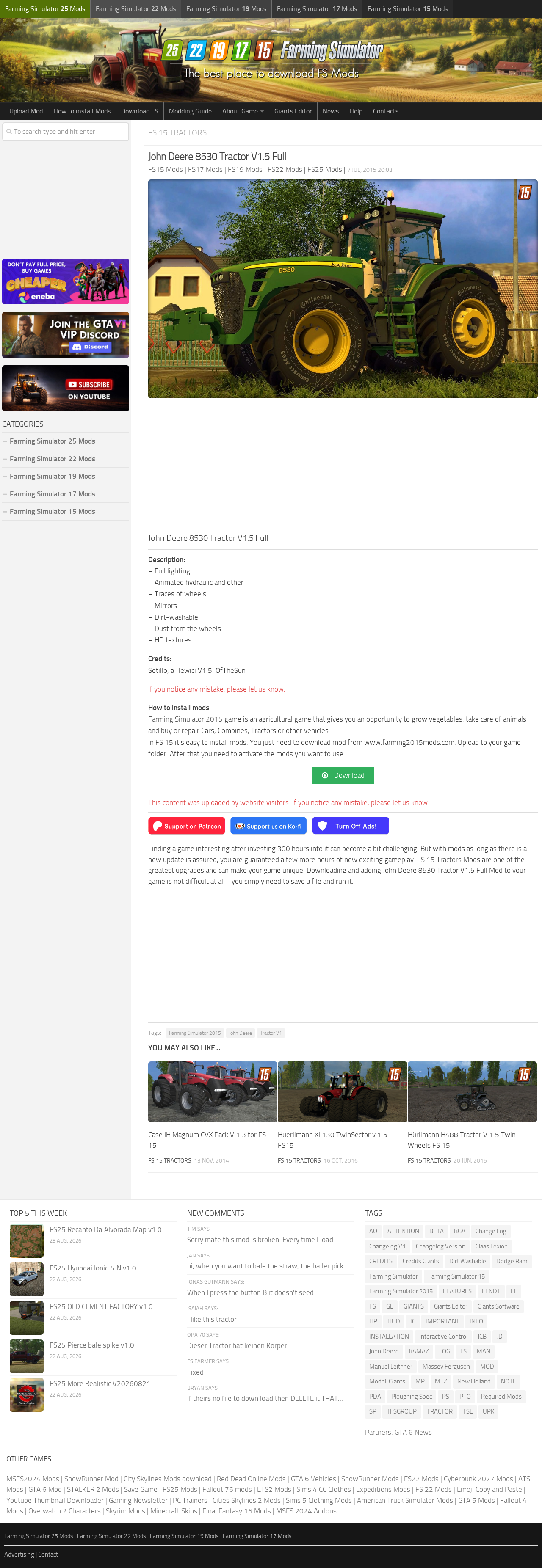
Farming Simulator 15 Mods (52, 511)
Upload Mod (26, 111)
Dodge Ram (512, 1261)
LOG (444, 1351)
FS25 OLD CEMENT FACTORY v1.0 (101, 1306)
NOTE (508, 1381)
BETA (436, 1231)
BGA (459, 1231)
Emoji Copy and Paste (489, 1489)
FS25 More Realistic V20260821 (100, 1383)
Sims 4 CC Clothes (323, 1489)
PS (445, 1396)
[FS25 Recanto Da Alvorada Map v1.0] (27, 1241)
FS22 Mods (421, 1478)
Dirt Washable (467, 1261)
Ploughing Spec (411, 1396)
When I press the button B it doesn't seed (250, 1292)
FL (514, 1291)
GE (389, 1306)
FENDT (491, 1291)
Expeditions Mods (383, 1489)
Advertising (19, 1554)
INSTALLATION (389, 1336)
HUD (393, 1321)
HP (373, 1321)
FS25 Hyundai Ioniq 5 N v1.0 (93, 1268)
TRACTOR (440, 1411)
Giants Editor (293, 111)
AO (373, 1231)
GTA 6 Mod (45, 1489)
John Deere (240, 1033)
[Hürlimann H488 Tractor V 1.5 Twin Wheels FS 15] (472, 1091)
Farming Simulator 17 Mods (52, 494)
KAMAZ (419, 1351)
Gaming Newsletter (138, 1500)
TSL (468, 1411)
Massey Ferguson (446, 1366)
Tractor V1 (271, 1033)
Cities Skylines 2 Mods (247, 1500)
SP (372, 1411)
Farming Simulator (393, 1276)
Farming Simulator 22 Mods (52, 459)
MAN (483, 1351)
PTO (465, 1396)
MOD (487, 1366)
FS (372, 1306)
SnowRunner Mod (91, 1478)
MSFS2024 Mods (32, 1478)
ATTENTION (403, 1231)
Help (355, 111)
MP (420, 1381)
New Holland (474, 1381)
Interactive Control (443, 1336)
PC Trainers (190, 1500)
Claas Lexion (492, 1246)
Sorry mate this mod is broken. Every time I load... (262, 1239)
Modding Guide (190, 111)
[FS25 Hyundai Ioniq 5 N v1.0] (27, 1279)
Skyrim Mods (125, 1511)
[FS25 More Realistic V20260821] (27, 1395)
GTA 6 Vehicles (313, 1478)
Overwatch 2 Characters (64, 1511)
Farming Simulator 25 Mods (38, 1536)
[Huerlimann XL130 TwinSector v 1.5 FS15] (342, 1091)
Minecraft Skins (173, 1511)
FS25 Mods (180, 1489)
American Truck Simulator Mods (405, 1500)
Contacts (385, 111)
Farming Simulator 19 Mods (52, 476)
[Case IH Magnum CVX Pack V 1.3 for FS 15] (212, 1091)
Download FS (139, 111)
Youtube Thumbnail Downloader (55, 1500)
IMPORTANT (442, 1321)
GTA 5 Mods (476, 1500)
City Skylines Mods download (168, 1478)
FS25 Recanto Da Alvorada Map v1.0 (106, 1229)
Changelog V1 (387, 1246)
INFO (476, 1321)
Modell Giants (387, 1381)
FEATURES (457, 1291)
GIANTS (414, 1306)
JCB (482, 1336)
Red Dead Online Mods (251, 1478)
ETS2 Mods (274, 1489)
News (331, 111)
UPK (488, 1411)
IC (412, 1321)
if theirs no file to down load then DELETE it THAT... (265, 1398)
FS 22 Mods (433, 1489)
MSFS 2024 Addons (306, 1511)
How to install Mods (82, 111)
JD (500, 1336)
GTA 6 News (413, 1432)
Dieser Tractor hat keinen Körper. (238, 1345)
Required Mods (501, 1396)
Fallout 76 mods (227, 1489)
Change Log (491, 1231)
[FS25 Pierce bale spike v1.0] (27, 1356)
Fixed (195, 1372)
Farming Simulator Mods (45, 9)
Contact (48, 1554)
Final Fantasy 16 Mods (236, 1511)
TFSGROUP (402, 1411)
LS (463, 1351)
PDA (375, 1396)
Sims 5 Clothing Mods (319, 1500)
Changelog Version (440, 1246)
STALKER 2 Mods (93, 1489)
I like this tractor (212, 1319)
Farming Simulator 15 (456, 1276)
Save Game (141, 1489)
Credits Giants (421, 1261)
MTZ (441, 1381)
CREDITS (381, 1261)
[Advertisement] (343, 468)
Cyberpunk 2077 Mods (478, 1478)
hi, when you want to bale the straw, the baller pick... (267, 1266)
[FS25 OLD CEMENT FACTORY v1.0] (27, 1318)
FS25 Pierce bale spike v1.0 (92, 1345)
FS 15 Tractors (177, 133)
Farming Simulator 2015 (185, 719)
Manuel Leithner (390, 1366)
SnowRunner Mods (370, 1478)
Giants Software (499, 1306)
